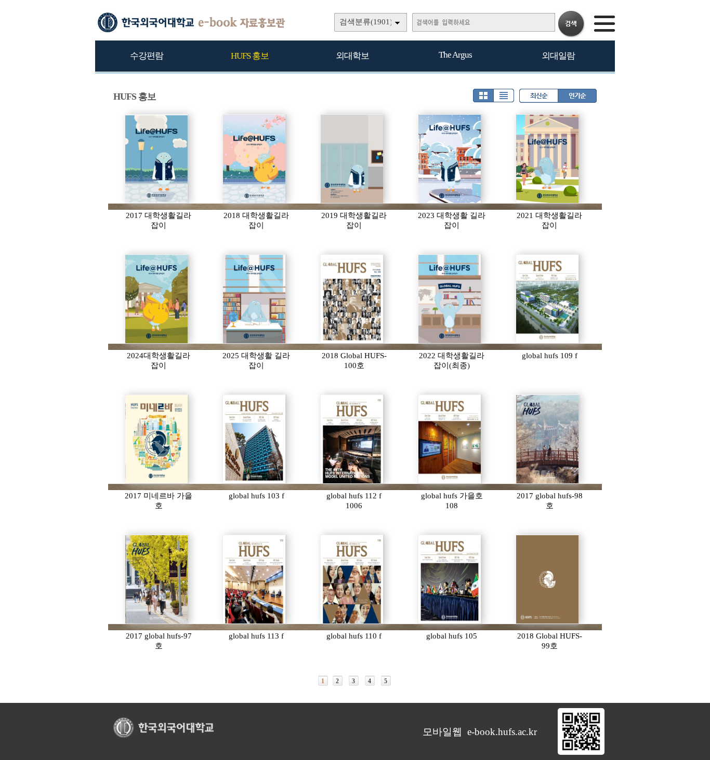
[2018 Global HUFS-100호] (352, 299)
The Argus (455, 55)
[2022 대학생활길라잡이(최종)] (450, 299)
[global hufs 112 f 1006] (352, 439)
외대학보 (352, 56)
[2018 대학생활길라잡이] (254, 158)
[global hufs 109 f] (548, 299)
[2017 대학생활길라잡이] (157, 158)
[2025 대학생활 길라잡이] (254, 299)
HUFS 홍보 (250, 56)
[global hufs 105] (450, 579)
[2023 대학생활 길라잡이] (450, 158)
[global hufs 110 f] (352, 579)
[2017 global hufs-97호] (157, 579)
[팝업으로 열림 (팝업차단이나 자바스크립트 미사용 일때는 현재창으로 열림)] (581, 752)
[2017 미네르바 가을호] (157, 439)
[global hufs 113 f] (254, 579)
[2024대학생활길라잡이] (157, 299)
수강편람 (146, 56)
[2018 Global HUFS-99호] (548, 579)
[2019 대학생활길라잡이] (352, 158)
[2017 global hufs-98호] (548, 439)
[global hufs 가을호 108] (450, 439)
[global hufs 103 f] (254, 439)
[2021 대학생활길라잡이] (548, 158)
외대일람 (558, 56)
